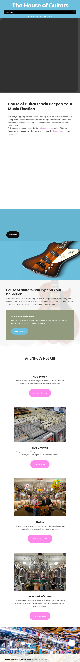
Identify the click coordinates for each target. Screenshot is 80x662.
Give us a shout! (39, 659)
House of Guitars (47, 128)
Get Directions (19, 331)
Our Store (49, 16)
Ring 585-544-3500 (35, 16)
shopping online (58, 131)
